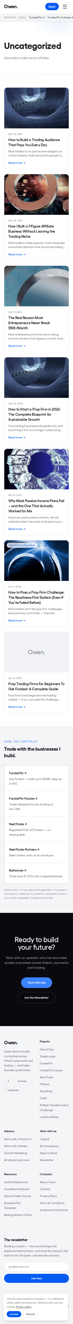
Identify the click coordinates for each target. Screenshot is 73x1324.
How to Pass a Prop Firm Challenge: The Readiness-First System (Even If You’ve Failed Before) (36, 597)
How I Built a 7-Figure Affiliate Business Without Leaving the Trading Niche (31, 231)
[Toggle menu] (65, 6)
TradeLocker (48, 1056)
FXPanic (45, 1084)
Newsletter (47, 1160)
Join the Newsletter (36, 997)
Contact (45, 1189)
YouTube (22, 1081)
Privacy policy (23, 1306)
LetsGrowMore (49, 1117)
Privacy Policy (48, 1196)
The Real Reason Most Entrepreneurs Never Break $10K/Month (29, 323)
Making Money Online (18, 1214)
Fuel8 (43, 1098)
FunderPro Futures (60, 17)
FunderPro (36, 17)
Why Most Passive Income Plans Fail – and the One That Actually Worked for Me (36, 506)
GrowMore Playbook (17, 1189)
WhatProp (46, 1091)
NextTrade (46, 1077)
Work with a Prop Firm (18, 1139)
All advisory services (16, 1160)
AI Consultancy (49, 1146)
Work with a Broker (16, 1146)
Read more (17, 162)
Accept (14, 1314)
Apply (52, 6)
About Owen (48, 1182)
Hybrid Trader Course (17, 1196)
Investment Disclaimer (54, 1210)
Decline (30, 1314)
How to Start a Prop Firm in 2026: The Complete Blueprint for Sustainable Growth (34, 414)
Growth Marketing (15, 1153)
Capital (44, 1139)
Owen (11, 1042)
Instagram (13, 1090)
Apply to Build (48, 1153)
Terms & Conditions (52, 1203)
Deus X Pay (47, 1049)
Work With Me (37, 982)
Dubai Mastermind (16, 1182)
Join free (36, 1278)
